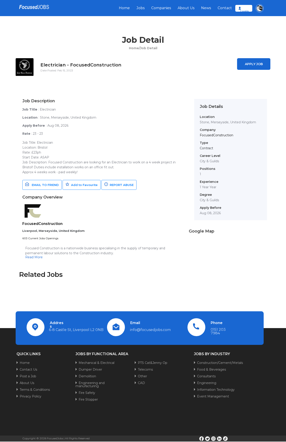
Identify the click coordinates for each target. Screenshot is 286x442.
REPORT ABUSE (121, 185)
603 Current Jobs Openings (40, 238)
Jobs (141, 8)
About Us (186, 8)
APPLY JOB (254, 64)
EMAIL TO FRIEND (44, 185)
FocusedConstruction (42, 224)
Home (124, 8)
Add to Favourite (83, 185)
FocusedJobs (55, 438)
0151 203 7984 (218, 331)
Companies (161, 8)
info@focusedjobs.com (150, 330)
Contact (225, 8)
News (206, 8)
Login (244, 11)
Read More (34, 257)
